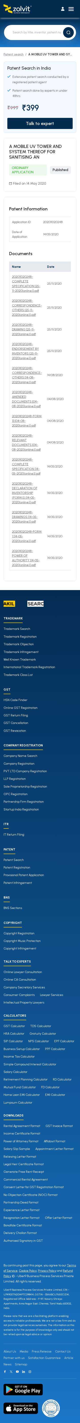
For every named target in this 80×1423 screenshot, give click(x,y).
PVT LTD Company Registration (25, 771)
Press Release (42, 1351)
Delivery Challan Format (20, 1233)
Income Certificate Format (22, 1133)
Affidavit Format (54, 1141)
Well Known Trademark (20, 659)
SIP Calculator (13, 1041)
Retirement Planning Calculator (26, 1079)
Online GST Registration (21, 708)
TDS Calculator (40, 1026)
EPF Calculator (64, 1041)
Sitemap (21, 1364)
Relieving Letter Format (20, 1157)
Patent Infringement (18, 883)
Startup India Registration (21, 809)
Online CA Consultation (20, 980)
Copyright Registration (19, 933)
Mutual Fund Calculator (20, 1087)
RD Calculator (62, 1079)
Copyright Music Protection (22, 941)
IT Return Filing (14, 834)
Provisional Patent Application (24, 875)
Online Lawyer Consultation (23, 972)
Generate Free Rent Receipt (24, 1172)
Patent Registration (17, 867)
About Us (10, 1351)
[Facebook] (5, 1371)
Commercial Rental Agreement (26, 1179)
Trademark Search (17, 629)
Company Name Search (20, 756)
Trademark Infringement (21, 652)
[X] (11, 1371)
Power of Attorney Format (21, 1141)
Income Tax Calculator (19, 1056)
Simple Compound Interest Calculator (30, 1064)
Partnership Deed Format (21, 1202)
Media (24, 1351)
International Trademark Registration (29, 667)
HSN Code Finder (15, 700)
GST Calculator (14, 1026)
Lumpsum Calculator (18, 1103)
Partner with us (14, 1358)
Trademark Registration (20, 637)
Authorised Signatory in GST (23, 1241)
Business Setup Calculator (22, 1049)
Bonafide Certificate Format (23, 1225)
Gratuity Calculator (43, 1034)
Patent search (14, 54)
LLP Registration (15, 779)
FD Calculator (50, 1087)
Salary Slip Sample (17, 1149)
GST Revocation (15, 731)
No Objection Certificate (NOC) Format (31, 1195)
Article (68, 1358)
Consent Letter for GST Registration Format (34, 1187)
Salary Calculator (15, 1072)
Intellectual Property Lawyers (24, 1002)
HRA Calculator (14, 1034)
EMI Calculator (55, 1095)
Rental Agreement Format (22, 1126)
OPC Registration (16, 794)
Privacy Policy (47, 1271)
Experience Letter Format (22, 1210)
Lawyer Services (51, 995)
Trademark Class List (18, 675)
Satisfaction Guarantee (44, 1358)
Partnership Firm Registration (24, 802)
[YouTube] (17, 1371)
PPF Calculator (55, 1049)
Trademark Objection (19, 644)
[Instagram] (29, 1371)
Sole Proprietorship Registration (25, 786)
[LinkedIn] (23, 1371)
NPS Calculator (38, 1041)
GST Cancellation (16, 723)
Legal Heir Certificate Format (24, 1164)
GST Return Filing (16, 715)
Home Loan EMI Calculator (22, 1095)
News (7, 1364)
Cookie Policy (28, 1271)
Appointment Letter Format (54, 1149)
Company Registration (19, 764)
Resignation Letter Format (22, 1218)
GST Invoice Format (59, 1126)
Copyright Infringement (20, 948)
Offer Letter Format (58, 1218)
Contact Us (62, 1351)
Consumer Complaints (19, 995)
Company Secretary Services (24, 987)
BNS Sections (13, 908)
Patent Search (14, 860)
